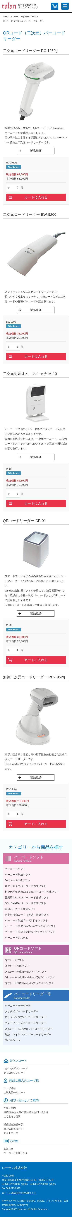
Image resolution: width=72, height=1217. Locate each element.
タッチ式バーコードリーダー (21, 1011)
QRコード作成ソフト (17, 965)
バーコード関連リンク (16, 1153)
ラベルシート (12, 1040)
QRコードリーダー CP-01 (24, 521)
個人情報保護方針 (13, 1129)
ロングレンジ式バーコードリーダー (25, 1017)
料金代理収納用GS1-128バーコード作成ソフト (32, 891)
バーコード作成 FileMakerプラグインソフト (30, 926)
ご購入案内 (10, 1108)
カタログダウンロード (16, 1068)
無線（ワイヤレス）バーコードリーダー (28, 1034)
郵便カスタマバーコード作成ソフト (25, 886)
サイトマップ (11, 1133)
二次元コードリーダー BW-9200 (29, 214)
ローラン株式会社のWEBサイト (19, 1192)
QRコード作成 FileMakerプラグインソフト (30, 977)
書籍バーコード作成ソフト (20, 908)
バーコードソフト (15, 868)
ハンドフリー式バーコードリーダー (25, 1022)
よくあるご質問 (12, 1116)
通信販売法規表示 (13, 1124)
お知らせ (8, 1148)
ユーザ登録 (10, 1088)
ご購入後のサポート (14, 1092)
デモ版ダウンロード (14, 1072)
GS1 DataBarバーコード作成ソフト (25, 903)
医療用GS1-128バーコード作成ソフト (27, 897)
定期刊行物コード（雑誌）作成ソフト (27, 914)
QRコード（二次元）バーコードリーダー (29, 1028)
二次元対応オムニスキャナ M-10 (30, 374)
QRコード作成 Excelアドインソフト (26, 971)
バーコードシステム (16, 937)
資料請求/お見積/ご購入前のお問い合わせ (26, 1112)
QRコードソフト (14, 960)
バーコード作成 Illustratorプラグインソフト (30, 931)
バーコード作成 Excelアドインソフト (26, 920)
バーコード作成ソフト (18, 874)
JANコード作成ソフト (17, 880)
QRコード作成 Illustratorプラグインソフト (29, 983)
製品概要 (36, 150)
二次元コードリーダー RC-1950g (30, 51)
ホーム (6, 16)
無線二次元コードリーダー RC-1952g (34, 677)
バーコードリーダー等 (25, 16)
